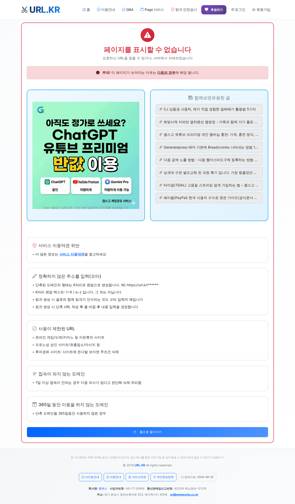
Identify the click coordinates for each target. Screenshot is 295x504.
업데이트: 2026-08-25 (199, 477)
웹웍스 (103, 488)
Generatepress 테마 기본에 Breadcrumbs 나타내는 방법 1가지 (211, 147)
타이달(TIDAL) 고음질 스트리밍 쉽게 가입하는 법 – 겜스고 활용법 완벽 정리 (211, 185)
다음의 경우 (166, 72)
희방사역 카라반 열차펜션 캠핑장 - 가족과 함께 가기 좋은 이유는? (211, 122)
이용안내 (107, 9)
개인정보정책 (165, 477)
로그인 (239, 9)
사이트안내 (92, 477)
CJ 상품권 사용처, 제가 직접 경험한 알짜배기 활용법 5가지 (210, 109)
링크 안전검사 (185, 9)
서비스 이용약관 (71, 254)
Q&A (129, 9)
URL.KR (140, 465)
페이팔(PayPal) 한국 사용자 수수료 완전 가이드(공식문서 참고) (211, 197)
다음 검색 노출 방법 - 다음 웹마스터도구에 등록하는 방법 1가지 (211, 160)
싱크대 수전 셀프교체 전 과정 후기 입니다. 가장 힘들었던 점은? (211, 172)
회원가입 (263, 9)
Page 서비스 (154, 9)
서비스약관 (139, 477)
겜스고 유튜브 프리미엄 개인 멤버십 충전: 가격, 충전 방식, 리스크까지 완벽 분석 (211, 134)
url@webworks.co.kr (184, 494)
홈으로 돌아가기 (151, 432)
